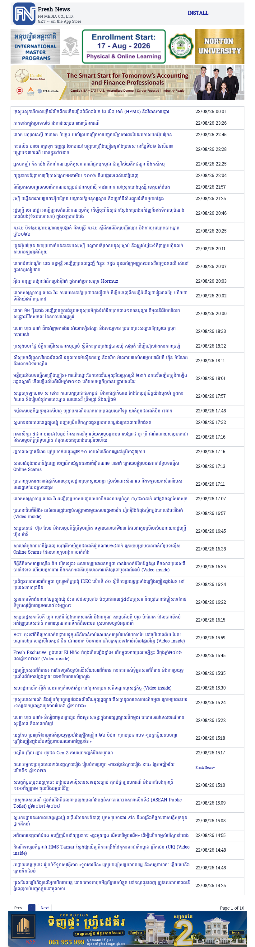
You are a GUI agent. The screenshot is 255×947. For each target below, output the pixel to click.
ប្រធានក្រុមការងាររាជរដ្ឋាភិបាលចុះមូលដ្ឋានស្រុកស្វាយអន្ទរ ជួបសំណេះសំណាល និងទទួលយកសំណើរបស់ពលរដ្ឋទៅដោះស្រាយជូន (97, 484)
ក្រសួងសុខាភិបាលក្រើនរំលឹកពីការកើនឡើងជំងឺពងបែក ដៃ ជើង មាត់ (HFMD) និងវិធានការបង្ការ (91, 112)
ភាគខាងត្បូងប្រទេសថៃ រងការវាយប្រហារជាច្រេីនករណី (56, 123)
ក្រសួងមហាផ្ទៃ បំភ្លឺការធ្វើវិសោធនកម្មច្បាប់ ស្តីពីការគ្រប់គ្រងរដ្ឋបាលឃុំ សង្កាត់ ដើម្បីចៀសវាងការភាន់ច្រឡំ (96, 346)
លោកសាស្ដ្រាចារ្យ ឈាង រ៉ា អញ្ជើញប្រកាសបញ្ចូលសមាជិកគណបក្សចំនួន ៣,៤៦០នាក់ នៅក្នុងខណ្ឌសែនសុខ (100, 499)
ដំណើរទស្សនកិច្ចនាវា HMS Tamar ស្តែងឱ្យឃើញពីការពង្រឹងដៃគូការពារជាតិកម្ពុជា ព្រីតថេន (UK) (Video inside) (101, 850)
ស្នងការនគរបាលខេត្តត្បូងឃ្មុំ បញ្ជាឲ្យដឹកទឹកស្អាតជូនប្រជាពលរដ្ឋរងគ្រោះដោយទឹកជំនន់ (82, 423)
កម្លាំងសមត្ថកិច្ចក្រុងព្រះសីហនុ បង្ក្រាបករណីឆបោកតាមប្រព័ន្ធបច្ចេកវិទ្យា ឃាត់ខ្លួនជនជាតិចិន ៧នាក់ (92, 411)
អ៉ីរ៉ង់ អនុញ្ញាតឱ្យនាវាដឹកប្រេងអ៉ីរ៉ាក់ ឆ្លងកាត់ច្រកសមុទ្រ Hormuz (65, 281)
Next (45, 907)
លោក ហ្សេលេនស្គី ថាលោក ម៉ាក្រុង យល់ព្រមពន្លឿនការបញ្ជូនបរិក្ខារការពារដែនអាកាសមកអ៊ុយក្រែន (92, 135)
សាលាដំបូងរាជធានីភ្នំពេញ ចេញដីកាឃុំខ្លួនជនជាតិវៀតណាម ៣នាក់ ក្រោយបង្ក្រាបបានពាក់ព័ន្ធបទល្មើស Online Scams (96, 466)
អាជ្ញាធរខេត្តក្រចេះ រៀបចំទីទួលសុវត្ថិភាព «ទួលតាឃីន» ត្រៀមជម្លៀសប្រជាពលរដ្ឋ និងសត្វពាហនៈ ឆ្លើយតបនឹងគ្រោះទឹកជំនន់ (101, 868)
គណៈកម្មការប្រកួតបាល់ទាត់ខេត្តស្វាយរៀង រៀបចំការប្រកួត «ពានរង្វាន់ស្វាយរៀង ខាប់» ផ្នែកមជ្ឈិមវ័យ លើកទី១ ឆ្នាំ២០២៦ (93, 768)
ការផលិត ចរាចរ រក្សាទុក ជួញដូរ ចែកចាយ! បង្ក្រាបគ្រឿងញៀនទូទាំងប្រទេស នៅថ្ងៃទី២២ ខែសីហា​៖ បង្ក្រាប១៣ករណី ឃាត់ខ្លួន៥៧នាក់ (93, 149)
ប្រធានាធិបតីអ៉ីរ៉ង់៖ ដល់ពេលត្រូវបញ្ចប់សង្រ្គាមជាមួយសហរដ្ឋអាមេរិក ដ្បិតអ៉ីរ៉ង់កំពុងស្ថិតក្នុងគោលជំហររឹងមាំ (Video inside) (98, 513)
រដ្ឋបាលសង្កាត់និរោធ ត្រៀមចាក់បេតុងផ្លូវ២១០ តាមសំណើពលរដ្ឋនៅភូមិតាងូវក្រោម (79, 452)
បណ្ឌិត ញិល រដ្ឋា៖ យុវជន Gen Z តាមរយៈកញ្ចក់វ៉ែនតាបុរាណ (63, 753)
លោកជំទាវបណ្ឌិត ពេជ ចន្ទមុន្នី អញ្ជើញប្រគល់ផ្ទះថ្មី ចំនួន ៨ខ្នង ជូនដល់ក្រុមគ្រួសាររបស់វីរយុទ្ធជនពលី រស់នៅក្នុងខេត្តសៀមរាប (100, 267)
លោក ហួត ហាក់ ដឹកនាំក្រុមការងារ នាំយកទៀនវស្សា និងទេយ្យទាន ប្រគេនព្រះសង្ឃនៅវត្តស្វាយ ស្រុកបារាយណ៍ (94, 331)
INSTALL (198, 13)
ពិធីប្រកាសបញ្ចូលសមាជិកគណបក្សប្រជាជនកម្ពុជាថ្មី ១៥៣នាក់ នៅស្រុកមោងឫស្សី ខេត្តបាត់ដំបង (91, 187)
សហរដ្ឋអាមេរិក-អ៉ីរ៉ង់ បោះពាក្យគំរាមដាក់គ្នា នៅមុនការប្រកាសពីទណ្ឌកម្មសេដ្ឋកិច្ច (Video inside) (92, 688)
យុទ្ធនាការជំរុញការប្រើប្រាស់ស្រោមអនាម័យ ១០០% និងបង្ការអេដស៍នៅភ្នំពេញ (75, 176)
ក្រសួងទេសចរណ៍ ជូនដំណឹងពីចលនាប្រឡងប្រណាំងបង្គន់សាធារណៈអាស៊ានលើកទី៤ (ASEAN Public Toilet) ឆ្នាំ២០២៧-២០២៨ (97, 803)
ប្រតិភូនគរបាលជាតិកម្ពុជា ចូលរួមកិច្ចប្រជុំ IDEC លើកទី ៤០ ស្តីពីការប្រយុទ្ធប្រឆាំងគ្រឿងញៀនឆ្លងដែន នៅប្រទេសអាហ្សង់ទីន (98, 585)
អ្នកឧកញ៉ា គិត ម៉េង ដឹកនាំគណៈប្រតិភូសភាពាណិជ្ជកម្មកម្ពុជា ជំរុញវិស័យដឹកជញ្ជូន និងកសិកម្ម (89, 164)
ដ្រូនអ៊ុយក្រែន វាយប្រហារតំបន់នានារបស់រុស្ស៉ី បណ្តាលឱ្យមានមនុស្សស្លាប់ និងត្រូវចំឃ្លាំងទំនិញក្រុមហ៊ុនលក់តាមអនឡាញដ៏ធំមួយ (98, 249)
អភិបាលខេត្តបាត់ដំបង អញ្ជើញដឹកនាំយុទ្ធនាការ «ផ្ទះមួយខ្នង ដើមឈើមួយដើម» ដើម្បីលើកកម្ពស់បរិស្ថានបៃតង (101, 836)
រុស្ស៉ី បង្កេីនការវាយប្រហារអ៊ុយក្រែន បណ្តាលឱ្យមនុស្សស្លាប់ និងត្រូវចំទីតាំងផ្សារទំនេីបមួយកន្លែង (88, 199)
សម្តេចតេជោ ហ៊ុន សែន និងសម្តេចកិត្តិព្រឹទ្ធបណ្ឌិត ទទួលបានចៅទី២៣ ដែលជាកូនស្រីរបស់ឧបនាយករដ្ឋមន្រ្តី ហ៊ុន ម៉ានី (99, 531)
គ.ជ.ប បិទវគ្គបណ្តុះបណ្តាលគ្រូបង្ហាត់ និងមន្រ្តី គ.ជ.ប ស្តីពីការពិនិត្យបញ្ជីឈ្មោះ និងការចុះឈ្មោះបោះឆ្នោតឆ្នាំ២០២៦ (96, 231)
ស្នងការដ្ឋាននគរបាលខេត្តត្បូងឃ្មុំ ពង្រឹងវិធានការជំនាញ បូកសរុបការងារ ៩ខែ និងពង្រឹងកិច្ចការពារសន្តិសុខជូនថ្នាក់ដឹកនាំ (100, 821)
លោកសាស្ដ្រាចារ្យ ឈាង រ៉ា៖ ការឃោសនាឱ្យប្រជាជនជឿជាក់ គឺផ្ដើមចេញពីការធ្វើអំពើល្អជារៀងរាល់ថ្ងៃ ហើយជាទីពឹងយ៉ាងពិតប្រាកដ (100, 296)
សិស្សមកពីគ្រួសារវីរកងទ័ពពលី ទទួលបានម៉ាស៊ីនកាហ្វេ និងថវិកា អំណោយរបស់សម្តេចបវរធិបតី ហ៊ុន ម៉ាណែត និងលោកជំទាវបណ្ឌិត (100, 361)
